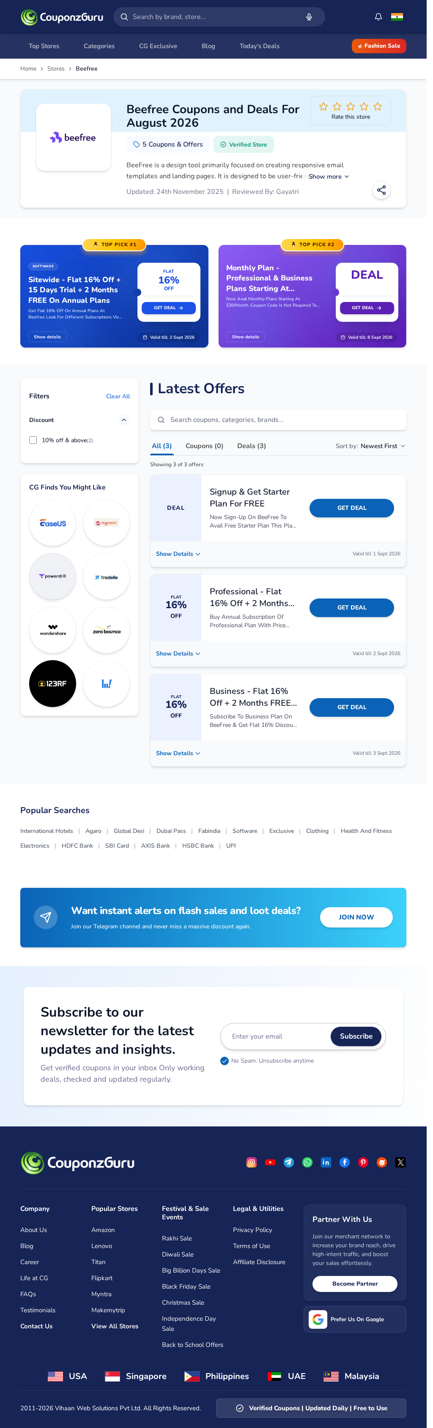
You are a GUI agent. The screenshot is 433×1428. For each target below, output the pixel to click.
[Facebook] (345, 1162)
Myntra (101, 1294)
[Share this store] (381, 190)
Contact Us (36, 1326)
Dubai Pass (171, 831)
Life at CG (34, 1278)
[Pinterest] (363, 1162)
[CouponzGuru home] (61, 17)
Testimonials (37, 1310)
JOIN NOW (356, 917)
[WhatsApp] (307, 1162)
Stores (56, 69)
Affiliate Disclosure (259, 1262)
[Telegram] (289, 1162)
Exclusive (281, 831)
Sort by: (366, 446)
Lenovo (101, 1246)
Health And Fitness (366, 831)
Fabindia (209, 831)
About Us (33, 1230)
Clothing (317, 831)
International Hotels (46, 831)
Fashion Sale (382, 46)
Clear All (118, 396)
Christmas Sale (183, 1302)
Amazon (103, 1230)
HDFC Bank (77, 846)
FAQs (28, 1294)
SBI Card (117, 846)
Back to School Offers (192, 1345)
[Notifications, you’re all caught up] (378, 17)
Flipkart (101, 1278)
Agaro (93, 831)
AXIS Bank (155, 846)
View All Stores (114, 1326)
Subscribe (356, 1036)
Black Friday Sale (186, 1286)
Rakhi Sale (177, 1238)
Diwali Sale (178, 1254)
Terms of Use (251, 1246)
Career (29, 1262)
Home (28, 69)
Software (245, 831)
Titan (98, 1262)
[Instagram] (252, 1162)
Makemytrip (108, 1310)
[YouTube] (270, 1162)
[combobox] (214, 17)
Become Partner (355, 1284)
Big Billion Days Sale (191, 1270)
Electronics (34, 846)
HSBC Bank (198, 846)
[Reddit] (382, 1162)
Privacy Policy (252, 1230)
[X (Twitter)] (400, 1162)
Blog (26, 1246)
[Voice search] (309, 17)
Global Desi (129, 831)
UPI (231, 846)
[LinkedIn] (326, 1162)
